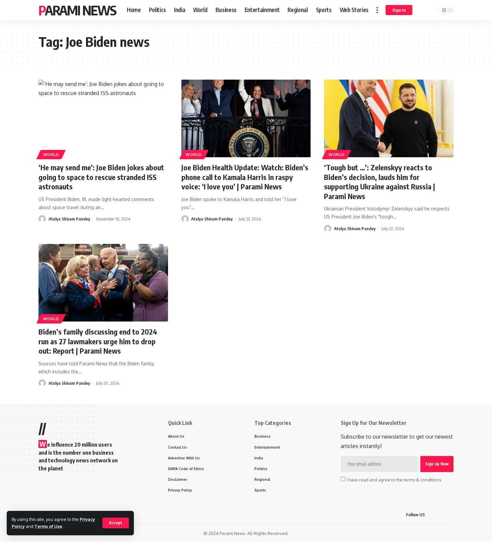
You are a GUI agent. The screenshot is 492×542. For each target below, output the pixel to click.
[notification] (421, 10)
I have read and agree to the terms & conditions (394, 479)
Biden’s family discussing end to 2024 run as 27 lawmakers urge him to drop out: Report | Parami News (97, 341)
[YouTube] (450, 514)
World (51, 154)
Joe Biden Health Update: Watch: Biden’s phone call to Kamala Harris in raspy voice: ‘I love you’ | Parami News (244, 177)
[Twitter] (441, 514)
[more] (377, 10)
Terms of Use (48, 526)
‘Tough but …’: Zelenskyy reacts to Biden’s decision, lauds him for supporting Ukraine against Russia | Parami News (379, 182)
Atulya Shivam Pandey (69, 218)
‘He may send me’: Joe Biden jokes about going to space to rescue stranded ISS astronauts (101, 177)
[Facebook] (433, 514)
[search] (430, 10)
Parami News (77, 10)
